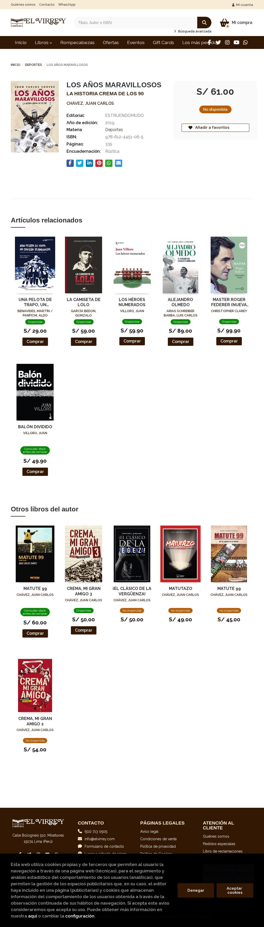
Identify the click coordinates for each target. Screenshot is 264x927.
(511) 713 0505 (96, 831)
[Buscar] (204, 22)
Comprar (35, 341)
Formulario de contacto (104, 846)
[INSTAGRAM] (227, 42)
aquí (32, 916)
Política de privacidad (158, 846)
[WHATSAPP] (245, 42)
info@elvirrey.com (100, 839)
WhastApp (67, 4)
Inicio (15, 65)
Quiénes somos (23, 4)
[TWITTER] (218, 42)
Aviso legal (149, 831)
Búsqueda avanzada (194, 31)
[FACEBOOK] (209, 42)
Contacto (47, 4)
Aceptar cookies (235, 890)
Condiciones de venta (158, 839)
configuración (79, 916)
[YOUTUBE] (236, 42)
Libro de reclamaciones (223, 851)
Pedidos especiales (219, 844)
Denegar (195, 890)
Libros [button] (42, 42)
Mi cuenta (244, 5)
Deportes (33, 65)
